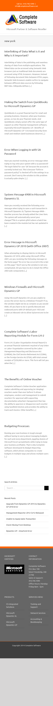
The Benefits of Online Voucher (23, 379)
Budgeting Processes (16, 425)
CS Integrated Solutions (12, 605)
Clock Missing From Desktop (18, 525)
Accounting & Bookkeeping (36, 620)
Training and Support (35, 605)
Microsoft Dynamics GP (11, 623)
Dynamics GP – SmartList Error (19, 531)
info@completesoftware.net (26, 6)
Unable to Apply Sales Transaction (21, 519)
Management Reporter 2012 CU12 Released (25, 512)
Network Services (37, 613)
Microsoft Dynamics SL (11, 614)
